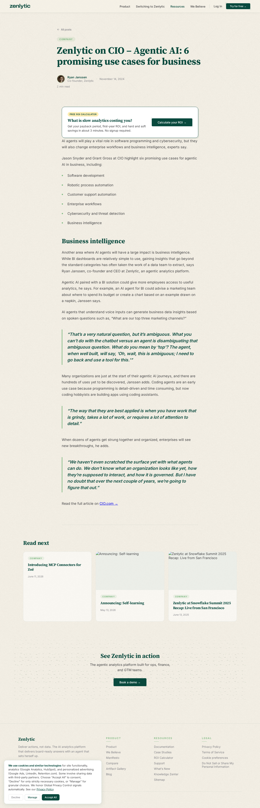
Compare (112, 763)
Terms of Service (213, 752)
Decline (15, 797)
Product (125, 6)
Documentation (164, 746)
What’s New (162, 768)
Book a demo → (130, 682)
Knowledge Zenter (166, 774)
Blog (109, 774)
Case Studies (162, 752)
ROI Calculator (163, 757)
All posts (66, 29)
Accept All (51, 797)
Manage (32, 797)
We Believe (197, 6)
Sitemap (159, 779)
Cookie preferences (215, 757)
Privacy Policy (211, 746)
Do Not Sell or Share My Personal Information (218, 764)
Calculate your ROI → (172, 122)
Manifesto (112, 757)
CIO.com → (109, 504)
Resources (177, 6)
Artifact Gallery (116, 768)
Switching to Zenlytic (150, 6)
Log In (218, 6)
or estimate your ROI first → (130, 690)
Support (159, 763)
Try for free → (238, 6)
